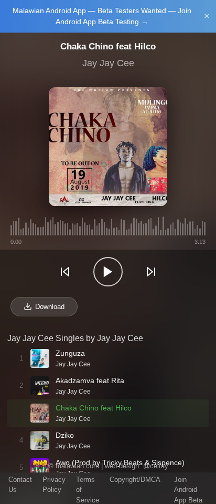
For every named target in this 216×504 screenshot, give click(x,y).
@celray (155, 466)
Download (49, 307)
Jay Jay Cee (108, 63)
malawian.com (77, 466)
